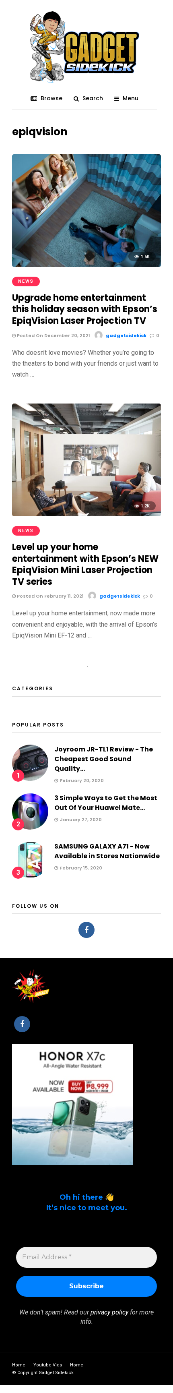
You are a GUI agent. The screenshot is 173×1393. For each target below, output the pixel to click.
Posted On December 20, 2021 (53, 335)
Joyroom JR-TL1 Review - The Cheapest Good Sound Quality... (103, 759)
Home (18, 1365)
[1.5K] (86, 265)
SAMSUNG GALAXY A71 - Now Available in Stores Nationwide (107, 851)
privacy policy (109, 1312)
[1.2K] (86, 514)
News (26, 281)
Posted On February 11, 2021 (50, 596)
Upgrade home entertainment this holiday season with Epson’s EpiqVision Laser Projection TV (84, 309)
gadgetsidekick (126, 335)
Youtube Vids (47, 1365)
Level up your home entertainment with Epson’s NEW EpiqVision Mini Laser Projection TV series (85, 564)
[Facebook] (86, 930)
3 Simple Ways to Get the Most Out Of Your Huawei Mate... (105, 802)
